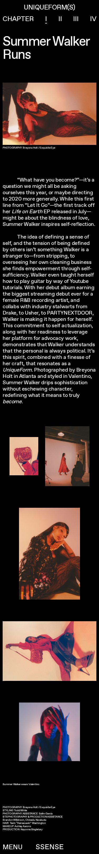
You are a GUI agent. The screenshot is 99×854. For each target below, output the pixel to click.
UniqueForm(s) (49, 7)
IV (93, 19)
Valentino (34, 784)
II (60, 19)
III (76, 19)
